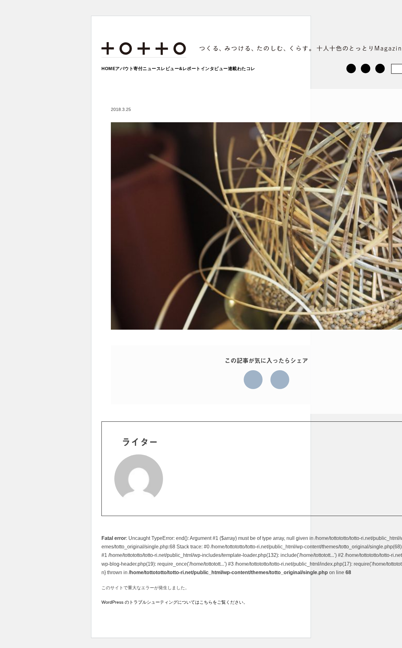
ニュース (152, 68)
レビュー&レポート (181, 68)
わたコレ (246, 68)
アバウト (124, 68)
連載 (232, 68)
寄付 (138, 68)
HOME (108, 68)
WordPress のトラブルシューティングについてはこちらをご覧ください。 (174, 602)
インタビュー (214, 68)
